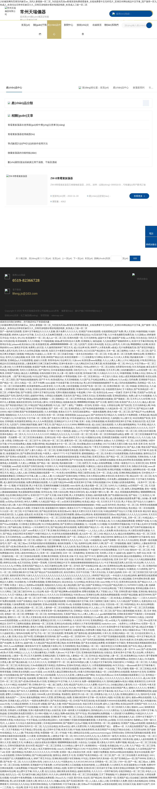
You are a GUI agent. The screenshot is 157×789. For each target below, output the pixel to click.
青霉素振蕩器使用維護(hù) (21, 134)
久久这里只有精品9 (105, 431)
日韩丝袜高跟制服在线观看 (138, 733)
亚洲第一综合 (99, 405)
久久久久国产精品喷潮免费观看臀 (45, 739)
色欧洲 (44, 350)
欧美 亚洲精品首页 (31, 569)
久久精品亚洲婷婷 (19, 704)
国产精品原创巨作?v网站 (40, 688)
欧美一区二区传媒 (55, 415)
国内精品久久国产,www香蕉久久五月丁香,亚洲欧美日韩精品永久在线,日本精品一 (49, 530)
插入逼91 (126, 697)
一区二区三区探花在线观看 (27, 556)
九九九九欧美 (68, 546)
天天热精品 (36, 588)
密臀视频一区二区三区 (36, 614)
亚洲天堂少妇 (142, 463)
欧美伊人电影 (106, 697)
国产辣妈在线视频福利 (27, 379)
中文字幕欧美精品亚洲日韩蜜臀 (59, 514)
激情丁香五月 (44, 424)
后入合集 (55, 578)
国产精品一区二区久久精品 (13, 383)
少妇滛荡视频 (72, 386)
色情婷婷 (25, 765)
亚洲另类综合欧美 (127, 582)
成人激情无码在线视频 (14, 482)
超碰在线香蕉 (83, 771)
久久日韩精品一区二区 (122, 440)
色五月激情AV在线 (47, 749)
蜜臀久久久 (8, 578)
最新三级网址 (133, 543)
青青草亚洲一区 (48, 611)
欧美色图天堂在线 (66, 521)
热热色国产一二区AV (15, 697)
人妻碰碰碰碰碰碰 (8, 492)
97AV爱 (54, 752)
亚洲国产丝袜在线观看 (89, 331)
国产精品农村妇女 (79, 479)
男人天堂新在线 (33, 617)
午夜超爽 (81, 392)
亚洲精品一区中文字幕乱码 (139, 636)
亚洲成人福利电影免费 (96, 495)
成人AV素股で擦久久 (95, 492)
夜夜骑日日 (139, 681)
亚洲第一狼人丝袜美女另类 (73, 752)
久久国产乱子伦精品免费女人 (94, 379)
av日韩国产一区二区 (137, 485)
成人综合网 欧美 (81, 347)
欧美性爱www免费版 (91, 360)
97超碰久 (121, 569)
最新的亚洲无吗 (23, 402)
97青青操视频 (69, 376)
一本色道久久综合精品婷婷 (123, 575)
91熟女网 (61, 588)
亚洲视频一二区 (46, 399)
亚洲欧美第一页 (44, 678)
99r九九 (129, 363)
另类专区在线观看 (69, 668)
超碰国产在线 (118, 338)
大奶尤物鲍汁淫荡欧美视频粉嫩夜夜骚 (77, 720)
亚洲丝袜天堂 (92, 553)
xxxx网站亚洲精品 (30, 537)
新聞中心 (68, 25)
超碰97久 (131, 553)
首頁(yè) (25, 25)
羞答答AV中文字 (33, 646)
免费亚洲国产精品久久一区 (90, 527)
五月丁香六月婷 (42, 578)
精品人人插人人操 (18, 472)
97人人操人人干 (96, 607)
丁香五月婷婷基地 (125, 588)
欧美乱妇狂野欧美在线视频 (129, 460)
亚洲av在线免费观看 (24, 489)
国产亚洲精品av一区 (124, 758)
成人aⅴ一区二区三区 (56, 338)
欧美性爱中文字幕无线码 (118, 627)
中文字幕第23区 (30, 511)
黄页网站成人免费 (62, 697)
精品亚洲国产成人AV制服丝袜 (141, 700)
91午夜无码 (19, 418)
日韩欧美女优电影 (20, 672)
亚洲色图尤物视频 (110, 437)
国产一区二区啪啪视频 (115, 543)
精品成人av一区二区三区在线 (142, 742)
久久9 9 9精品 (10, 684)
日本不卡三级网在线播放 (18, 623)
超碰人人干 (77, 431)
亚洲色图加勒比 (120, 395)
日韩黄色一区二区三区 (105, 761)
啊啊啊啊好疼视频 (85, 402)
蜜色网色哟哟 (94, 633)
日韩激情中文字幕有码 (139, 537)
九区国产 (82, 344)
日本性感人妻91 (40, 402)
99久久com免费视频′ (14, 646)
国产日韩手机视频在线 (141, 527)
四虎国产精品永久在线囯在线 (99, 559)
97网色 (81, 476)
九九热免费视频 (127, 710)
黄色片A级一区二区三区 (118, 411)
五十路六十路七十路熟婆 (58, 431)
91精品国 (90, 627)
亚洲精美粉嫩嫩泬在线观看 (56, 485)
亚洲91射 (79, 559)
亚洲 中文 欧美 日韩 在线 (36, 787)
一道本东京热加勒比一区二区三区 (90, 354)
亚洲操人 (104, 428)
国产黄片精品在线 (22, 376)
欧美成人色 (104, 521)
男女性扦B (26, 479)
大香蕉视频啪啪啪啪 (101, 665)
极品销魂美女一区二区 (134, 566)
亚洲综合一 (27, 527)
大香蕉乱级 (143, 415)
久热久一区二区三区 (138, 350)
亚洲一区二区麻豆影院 (51, 553)
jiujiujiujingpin (83, 415)
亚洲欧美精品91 (53, 582)
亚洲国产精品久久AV (75, 749)
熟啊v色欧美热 (67, 713)
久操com (76, 360)
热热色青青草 (87, 729)
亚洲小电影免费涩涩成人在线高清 (44, 710)
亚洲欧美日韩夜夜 (49, 556)
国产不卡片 (44, 379)
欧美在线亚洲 (75, 617)
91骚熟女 (131, 569)
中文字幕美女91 (118, 447)
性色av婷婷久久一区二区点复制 (99, 367)
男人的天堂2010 (20, 517)
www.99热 (105, 582)
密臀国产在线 (142, 521)
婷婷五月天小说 (76, 437)
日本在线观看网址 (97, 479)
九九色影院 (66, 578)
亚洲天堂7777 (37, 495)
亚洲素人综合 (138, 373)
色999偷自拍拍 (55, 614)
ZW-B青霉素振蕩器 (61, 178)
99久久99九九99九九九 (85, 736)
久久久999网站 (64, 620)
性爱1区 (20, 450)
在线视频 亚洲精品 (81, 604)
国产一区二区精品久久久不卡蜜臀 (83, 537)
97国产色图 (89, 431)
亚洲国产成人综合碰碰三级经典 (132, 777)
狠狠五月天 (17, 742)
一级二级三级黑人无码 (57, 684)
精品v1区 (17, 569)
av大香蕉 (130, 338)
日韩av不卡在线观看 (91, 784)
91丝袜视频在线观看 (69, 649)
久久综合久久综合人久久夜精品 (89, 707)
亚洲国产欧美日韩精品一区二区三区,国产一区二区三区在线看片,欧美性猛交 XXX (115, 755)
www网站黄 (5, 649)
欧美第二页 (140, 611)
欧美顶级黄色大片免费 (135, 765)
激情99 (146, 460)
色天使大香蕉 (92, 418)
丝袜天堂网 (62, 495)
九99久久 (112, 485)
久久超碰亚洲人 (7, 633)
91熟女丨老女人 (17, 585)
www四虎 (16, 466)
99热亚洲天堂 (6, 514)
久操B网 (54, 649)
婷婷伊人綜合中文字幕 (22, 334)
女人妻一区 (62, 373)
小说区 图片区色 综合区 (78, 777)
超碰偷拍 (115, 723)
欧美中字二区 (144, 482)
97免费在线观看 (7, 601)
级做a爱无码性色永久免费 (67, 341)
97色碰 (76, 729)
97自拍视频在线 (11, 675)
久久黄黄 (31, 736)
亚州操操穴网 (89, 373)
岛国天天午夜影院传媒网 (60, 350)
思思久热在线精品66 (138, 781)
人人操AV (10, 723)
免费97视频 (120, 742)
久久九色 (146, 437)
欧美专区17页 (122, 476)
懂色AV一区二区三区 (140, 550)
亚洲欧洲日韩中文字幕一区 (85, 697)
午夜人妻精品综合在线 (78, 733)
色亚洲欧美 (95, 489)
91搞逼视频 (5, 607)
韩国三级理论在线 (86, 472)
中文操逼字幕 (62, 383)
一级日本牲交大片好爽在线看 (113, 646)
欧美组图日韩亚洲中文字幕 (118, 421)
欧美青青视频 (73, 643)
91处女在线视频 (42, 716)
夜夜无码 (78, 350)
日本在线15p (76, 383)
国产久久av (22, 688)
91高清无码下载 (99, 334)
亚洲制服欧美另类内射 (45, 636)
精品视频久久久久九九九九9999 (132, 514)
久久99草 (103, 739)
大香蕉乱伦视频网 (53, 395)
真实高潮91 (69, 572)
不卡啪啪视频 (47, 341)
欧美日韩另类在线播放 (43, 469)
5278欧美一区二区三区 (50, 707)
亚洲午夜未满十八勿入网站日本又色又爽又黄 (80, 363)
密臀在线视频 (88, 591)
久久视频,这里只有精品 (71, 367)
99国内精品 (77, 447)
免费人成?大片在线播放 (140, 395)
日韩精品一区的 (81, 611)
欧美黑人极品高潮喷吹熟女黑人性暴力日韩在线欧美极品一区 (77, 672)
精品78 (87, 447)
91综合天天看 (38, 479)
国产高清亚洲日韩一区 (77, 781)
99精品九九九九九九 (60, 434)
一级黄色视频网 (98, 411)
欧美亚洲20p (53, 367)
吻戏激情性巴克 (64, 611)
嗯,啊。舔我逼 (19, 649)
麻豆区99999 (145, 594)
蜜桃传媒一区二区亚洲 (42, 623)
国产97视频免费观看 (35, 639)
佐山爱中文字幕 (24, 771)
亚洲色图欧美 (43, 736)
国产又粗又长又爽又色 (58, 418)
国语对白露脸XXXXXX (27, 428)
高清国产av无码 (144, 392)
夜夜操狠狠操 (80, 550)
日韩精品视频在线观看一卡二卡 (43, 472)
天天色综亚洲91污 (143, 633)
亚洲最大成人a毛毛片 (18, 700)
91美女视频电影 (33, 604)
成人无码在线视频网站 (125, 383)
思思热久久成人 (17, 447)
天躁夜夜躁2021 (57, 787)
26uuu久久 (60, 777)
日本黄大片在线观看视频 (116, 453)
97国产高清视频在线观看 (113, 636)
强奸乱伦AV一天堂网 (34, 668)
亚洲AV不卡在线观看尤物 (38, 447)
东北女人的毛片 (112, 344)
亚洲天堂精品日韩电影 (124, 768)
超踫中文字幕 (104, 338)
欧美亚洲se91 (64, 511)
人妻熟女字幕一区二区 (61, 736)
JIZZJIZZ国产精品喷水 (94, 350)
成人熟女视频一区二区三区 (94, 485)
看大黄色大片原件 (105, 742)
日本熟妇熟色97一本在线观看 (62, 598)
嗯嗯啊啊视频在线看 (67, 742)
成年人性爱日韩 (78, 726)
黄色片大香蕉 (36, 627)
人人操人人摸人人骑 (98, 781)
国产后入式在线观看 (46, 675)
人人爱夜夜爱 (102, 765)
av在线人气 (114, 620)
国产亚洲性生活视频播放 (72, 524)
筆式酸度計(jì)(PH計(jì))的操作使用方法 (28, 143)
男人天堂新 (129, 331)
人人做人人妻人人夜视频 (98, 569)
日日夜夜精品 (65, 594)
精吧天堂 (34, 630)
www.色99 (75, 485)
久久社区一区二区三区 (81, 434)
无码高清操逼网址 (81, 411)
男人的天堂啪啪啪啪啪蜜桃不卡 (99, 383)
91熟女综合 (19, 720)
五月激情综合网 (27, 550)
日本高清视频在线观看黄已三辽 (129, 675)
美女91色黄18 (126, 639)
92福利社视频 (41, 559)
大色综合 (82, 742)
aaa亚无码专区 (108, 505)
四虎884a (60, 665)
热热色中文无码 (138, 672)
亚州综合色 (46, 492)
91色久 (13, 338)
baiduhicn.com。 (110, 623)
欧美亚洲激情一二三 (74, 357)
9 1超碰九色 (119, 553)
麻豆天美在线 (45, 498)
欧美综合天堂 (92, 582)
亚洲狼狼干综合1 (147, 379)
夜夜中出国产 (143, 784)
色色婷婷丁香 (24, 684)
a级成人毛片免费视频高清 (123, 347)
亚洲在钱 (142, 591)
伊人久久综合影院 (129, 540)
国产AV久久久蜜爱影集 (27, 691)
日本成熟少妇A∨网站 (144, 639)
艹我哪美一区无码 (82, 405)
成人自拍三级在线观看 (102, 424)
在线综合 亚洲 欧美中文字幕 (117, 652)
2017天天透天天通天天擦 (115, 444)
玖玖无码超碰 (138, 367)
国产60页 (28, 636)
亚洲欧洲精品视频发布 (129, 472)
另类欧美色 (143, 456)
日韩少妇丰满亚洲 (146, 431)
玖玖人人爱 (38, 771)
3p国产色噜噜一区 (111, 540)
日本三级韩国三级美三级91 (102, 601)
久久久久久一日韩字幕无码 (104, 771)
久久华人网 (59, 386)
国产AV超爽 (5, 643)
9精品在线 (134, 360)
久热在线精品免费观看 (43, 777)
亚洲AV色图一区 (75, 338)
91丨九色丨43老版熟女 (90, 540)
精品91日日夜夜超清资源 (12, 363)
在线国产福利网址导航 (106, 578)
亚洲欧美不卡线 (58, 716)
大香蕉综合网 (113, 405)
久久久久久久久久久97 (38, 434)
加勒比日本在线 (139, 466)
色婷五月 (70, 569)
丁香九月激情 (121, 668)
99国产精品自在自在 (72, 704)
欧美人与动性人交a (24, 578)
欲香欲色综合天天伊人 (71, 639)
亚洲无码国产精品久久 (33, 566)
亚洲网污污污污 (32, 611)
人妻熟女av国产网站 (85, 675)
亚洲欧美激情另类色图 (67, 450)
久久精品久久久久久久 (108, 373)
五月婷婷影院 (68, 646)
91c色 (68, 604)
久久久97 (101, 627)
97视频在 (28, 521)
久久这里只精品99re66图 (61, 482)
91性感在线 (8, 341)
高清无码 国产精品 (72, 395)
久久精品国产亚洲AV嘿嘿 (110, 749)
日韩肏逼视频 (97, 421)
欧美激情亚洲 (42, 344)
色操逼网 (31, 678)
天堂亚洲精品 (55, 402)
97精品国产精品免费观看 (40, 405)
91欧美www (79, 594)
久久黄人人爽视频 (27, 463)
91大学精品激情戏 (50, 524)
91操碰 (69, 550)
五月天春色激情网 (59, 460)
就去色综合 (67, 582)
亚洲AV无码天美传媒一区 (101, 758)
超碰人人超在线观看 (143, 739)
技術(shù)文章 (83, 29)
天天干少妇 (123, 550)
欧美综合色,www (105, 392)
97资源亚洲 (22, 485)
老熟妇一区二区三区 (14, 614)
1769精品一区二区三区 (136, 662)
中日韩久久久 (51, 466)
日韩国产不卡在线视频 (27, 707)
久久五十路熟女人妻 (17, 594)
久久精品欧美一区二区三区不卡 (120, 408)
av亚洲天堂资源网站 (71, 501)
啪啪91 (62, 508)
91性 (113, 569)
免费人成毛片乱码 (8, 350)
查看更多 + (139, 196)
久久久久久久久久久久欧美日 (31, 415)
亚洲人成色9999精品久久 (27, 553)
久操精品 (122, 485)
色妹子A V (38, 601)
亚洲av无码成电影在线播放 (100, 399)
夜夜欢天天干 (64, 411)
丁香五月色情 (147, 630)
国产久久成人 (30, 749)
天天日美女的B (116, 556)
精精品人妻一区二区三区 (12, 611)
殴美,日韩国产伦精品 (10, 373)
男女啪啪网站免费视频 (98, 713)
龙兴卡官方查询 (52, 668)
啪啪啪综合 (11, 415)
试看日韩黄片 (72, 787)
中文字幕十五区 (72, 652)
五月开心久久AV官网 (140, 399)
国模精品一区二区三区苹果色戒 (71, 399)
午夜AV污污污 (59, 678)
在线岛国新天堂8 (48, 373)
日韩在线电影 (55, 376)
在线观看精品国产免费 (112, 331)
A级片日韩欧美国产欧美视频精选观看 (25, 411)
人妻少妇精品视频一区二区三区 (20, 540)
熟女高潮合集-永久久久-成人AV (91, 546)
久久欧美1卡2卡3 (81, 620)
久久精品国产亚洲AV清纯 (65, 476)
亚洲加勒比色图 (103, 395)
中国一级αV (62, 437)
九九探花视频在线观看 (54, 601)
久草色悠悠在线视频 (117, 546)
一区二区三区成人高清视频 (80, 716)
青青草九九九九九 (69, 540)
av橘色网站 (40, 546)
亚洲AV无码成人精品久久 (79, 665)
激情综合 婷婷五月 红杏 (64, 755)
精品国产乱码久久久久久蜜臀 (83, 684)
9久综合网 (138, 562)
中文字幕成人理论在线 (31, 729)
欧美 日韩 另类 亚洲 (35, 357)
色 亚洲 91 (17, 643)
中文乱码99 (91, 749)
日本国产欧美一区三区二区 (93, 386)
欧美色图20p (57, 379)
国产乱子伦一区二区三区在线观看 (47, 633)
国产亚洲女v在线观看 (16, 456)
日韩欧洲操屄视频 (28, 424)
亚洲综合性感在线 (62, 623)
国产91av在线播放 (9, 524)
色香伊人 (123, 623)
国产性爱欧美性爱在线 (31, 453)
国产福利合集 (14, 527)
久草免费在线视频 (35, 582)
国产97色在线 (75, 460)
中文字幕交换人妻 (71, 784)
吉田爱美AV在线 (123, 367)
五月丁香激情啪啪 (44, 550)
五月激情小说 (62, 655)
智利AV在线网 (23, 633)
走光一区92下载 (77, 627)
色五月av (118, 691)
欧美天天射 (66, 729)
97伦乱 (84, 758)
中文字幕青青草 (72, 453)
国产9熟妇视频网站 (145, 768)
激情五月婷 (113, 402)
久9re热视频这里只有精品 (42, 665)
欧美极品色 (113, 745)
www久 (60, 749)
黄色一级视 (150, 489)
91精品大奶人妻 (7, 505)
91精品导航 (85, 456)
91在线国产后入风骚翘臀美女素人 (16, 758)
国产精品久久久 (145, 582)
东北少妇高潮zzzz (104, 675)
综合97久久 (103, 684)
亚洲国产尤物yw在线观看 (133, 723)
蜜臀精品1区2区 (48, 620)
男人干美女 (126, 501)
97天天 (114, 582)
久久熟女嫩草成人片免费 (42, 652)
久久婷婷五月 (116, 765)
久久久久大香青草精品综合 (77, 334)
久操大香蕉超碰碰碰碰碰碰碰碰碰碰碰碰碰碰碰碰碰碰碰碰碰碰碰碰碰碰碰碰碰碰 (55, 505)
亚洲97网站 (84, 450)
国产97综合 (81, 713)
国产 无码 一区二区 (58, 408)
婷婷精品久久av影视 (93, 617)
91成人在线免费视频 (102, 463)
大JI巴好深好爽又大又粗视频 (66, 765)
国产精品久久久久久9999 (64, 424)
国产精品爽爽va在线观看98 (68, 591)
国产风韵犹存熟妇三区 (16, 405)
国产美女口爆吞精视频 (123, 611)
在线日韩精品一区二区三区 (131, 771)
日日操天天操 (129, 784)
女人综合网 (38, 591)
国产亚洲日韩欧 (27, 675)
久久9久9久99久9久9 (83, 761)
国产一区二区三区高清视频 (141, 607)
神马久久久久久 (45, 781)
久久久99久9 (74, 681)
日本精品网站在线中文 (89, 588)
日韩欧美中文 (38, 684)
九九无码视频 (48, 588)
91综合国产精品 (40, 376)
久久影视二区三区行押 (83, 578)
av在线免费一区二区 (146, 370)
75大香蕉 (141, 424)
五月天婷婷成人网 (141, 405)
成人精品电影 (69, 585)
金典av (107, 440)
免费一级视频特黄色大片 (93, 681)
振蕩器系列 (138, 87)
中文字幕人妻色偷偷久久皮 (121, 716)
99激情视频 (141, 331)
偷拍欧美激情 (63, 543)
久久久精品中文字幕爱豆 (60, 630)
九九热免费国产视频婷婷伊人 (117, 341)
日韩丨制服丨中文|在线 (103, 668)
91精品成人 (148, 517)
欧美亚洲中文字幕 (82, 482)
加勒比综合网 (106, 659)
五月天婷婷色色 (13, 537)
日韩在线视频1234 (101, 482)
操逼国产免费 (39, 367)
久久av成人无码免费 (128, 379)
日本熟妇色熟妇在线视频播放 (42, 543)
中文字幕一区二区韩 (36, 418)
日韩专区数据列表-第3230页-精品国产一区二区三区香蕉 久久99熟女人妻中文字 (46, 745)
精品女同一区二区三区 (140, 476)
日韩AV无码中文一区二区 (29, 726)
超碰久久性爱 (40, 360)
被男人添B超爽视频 (134, 489)
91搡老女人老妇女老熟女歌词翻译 (102, 466)
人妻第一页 (17, 655)
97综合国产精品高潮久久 (114, 585)
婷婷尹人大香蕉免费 (100, 347)
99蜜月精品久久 (43, 533)
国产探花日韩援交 (145, 347)
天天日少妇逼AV (124, 720)
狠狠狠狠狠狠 (100, 716)
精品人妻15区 (144, 646)
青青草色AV (53, 360)
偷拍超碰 (97, 341)
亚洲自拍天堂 (138, 421)
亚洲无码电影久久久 (61, 447)
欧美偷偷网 (21, 341)
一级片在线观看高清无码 (53, 569)
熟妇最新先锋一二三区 (141, 357)
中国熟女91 (66, 761)
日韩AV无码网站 (23, 755)
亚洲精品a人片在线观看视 (20, 360)
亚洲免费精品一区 (99, 620)
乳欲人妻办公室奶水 (111, 630)
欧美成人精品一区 (91, 501)
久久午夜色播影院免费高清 (121, 334)
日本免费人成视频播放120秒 (120, 479)
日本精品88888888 (52, 723)
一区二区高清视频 (96, 370)
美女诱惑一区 (109, 777)
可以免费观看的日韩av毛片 (16, 588)
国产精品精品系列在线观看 (63, 527)
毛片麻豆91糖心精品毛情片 (35, 774)
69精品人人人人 (21, 652)
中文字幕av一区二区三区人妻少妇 (93, 688)
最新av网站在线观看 (141, 697)
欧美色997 (64, 627)
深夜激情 (12, 726)
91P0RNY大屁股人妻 (137, 585)
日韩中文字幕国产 (144, 716)
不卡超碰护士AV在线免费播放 (102, 550)
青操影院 (66, 694)
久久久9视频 (34, 341)
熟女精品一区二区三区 (128, 505)
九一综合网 (90, 524)
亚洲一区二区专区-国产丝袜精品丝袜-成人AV (84, 566)
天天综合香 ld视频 (38, 704)
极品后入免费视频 (29, 373)
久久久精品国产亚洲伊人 (128, 601)
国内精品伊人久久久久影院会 (105, 710)
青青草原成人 (67, 428)
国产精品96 (96, 777)
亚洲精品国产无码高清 (87, 598)
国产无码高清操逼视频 (93, 639)
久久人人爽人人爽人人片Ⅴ (115, 360)
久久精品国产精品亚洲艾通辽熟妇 (50, 643)
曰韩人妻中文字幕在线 (102, 691)
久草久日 (106, 633)
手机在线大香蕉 (31, 733)
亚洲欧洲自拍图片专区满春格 (66, 758)
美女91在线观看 (142, 752)
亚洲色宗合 (143, 386)
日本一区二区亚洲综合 (88, 376)
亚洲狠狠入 (86, 341)
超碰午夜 (28, 643)
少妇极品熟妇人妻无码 (121, 684)
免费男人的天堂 (35, 347)
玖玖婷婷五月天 (41, 527)
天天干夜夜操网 (41, 521)
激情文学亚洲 (20, 347)
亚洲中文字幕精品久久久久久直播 (39, 331)
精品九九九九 (110, 533)
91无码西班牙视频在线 (119, 524)
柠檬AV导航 (13, 392)
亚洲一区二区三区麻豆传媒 (60, 354)
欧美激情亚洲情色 (23, 421)
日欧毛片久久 (80, 370)
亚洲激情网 (67, 707)
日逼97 (43, 630)
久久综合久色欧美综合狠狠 (29, 723)
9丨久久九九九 (74, 469)
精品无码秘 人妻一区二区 (111, 655)
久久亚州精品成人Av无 (38, 649)
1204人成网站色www (126, 450)
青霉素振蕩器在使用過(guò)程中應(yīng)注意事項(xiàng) (36, 125)
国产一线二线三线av (17, 543)
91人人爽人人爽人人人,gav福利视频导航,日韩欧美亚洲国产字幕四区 (110, 614)
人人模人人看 (45, 476)
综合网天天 (65, 360)
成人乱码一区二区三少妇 (91, 533)
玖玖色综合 (141, 338)
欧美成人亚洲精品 (122, 598)
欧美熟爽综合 (130, 655)
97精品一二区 (134, 546)
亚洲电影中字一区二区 (58, 662)
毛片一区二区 (93, 636)
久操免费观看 (18, 604)
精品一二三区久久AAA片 (103, 450)
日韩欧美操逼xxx (11, 559)
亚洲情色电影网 (10, 550)
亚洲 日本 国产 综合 (123, 559)
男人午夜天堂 (35, 485)
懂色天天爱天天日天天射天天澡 (87, 511)
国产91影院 (26, 392)
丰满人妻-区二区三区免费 (120, 354)
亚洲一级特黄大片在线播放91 (76, 710)
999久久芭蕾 (47, 697)
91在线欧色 (20, 582)
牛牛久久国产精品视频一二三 (24, 498)
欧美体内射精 (88, 765)
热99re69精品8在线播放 (121, 752)
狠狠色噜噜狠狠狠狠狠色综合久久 (87, 562)
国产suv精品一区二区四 (48, 659)
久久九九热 (113, 694)
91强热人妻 (44, 428)
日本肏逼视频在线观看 (61, 370)
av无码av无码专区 (14, 501)
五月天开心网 (112, 370)
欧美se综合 (64, 726)
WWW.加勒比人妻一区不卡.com (124, 649)
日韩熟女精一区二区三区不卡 (26, 440)
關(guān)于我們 (40, 29)
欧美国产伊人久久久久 (130, 402)
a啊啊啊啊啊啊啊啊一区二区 (63, 344)
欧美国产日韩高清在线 (33, 466)
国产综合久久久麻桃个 (144, 501)
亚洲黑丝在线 (50, 627)
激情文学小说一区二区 (82, 694)
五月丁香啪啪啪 (106, 774)
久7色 (74, 543)
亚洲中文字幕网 (74, 768)
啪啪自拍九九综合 (53, 585)
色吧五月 (86, 463)
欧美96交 (105, 418)
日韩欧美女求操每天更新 (38, 460)
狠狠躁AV (55, 428)
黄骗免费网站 (78, 517)
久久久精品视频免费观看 (123, 521)
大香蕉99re (134, 623)
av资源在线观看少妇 (111, 784)
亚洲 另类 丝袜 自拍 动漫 (61, 559)
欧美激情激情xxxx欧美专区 (40, 386)
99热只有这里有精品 (117, 508)
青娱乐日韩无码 (76, 492)
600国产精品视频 (129, 594)
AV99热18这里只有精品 (78, 489)
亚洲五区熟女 (98, 456)
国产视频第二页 (121, 399)
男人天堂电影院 (76, 495)
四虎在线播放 (135, 453)
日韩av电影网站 (7, 668)
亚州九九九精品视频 (15, 357)
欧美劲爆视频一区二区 (114, 363)
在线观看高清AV (113, 389)
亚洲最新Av (9, 707)
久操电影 (115, 418)
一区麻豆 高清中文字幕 (125, 392)
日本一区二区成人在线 (107, 472)
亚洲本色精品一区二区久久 (13, 434)
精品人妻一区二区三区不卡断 (32, 598)
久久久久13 (52, 594)
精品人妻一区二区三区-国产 (86, 659)
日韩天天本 (125, 466)
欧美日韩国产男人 (119, 688)
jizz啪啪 (112, 720)
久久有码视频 (50, 411)
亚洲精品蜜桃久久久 (130, 694)
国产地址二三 (135, 495)
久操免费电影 (100, 508)
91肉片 (141, 655)
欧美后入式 (125, 736)
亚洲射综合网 (92, 594)
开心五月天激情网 (32, 655)
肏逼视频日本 (12, 453)
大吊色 (28, 389)
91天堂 (49, 479)
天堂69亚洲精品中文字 (59, 562)
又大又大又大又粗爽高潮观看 (49, 334)
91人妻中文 (126, 418)
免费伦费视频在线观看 (37, 482)
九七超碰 (18, 514)
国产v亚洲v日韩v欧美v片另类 (20, 546)
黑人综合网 (137, 652)
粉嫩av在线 (59, 781)
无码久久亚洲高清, (28, 370)
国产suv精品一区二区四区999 (71, 636)
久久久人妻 (66, 659)
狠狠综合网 (138, 354)
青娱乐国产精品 (148, 447)
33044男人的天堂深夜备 (48, 694)
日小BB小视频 (41, 713)
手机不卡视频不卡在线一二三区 (50, 489)
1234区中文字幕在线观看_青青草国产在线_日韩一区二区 (113, 517)
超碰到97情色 (37, 395)
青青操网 (68, 633)
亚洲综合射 (50, 437)
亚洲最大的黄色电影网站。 (124, 482)
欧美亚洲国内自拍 (79, 607)
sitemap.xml (57, 315)
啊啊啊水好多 (84, 424)
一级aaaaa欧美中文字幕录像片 (140, 665)
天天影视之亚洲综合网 (29, 524)
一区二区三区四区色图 (60, 517)
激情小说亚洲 (75, 373)
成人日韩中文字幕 (145, 710)
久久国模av (140, 334)
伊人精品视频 (124, 578)
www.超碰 (50, 383)
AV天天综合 (118, 665)
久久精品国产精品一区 (49, 501)
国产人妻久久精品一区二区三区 (40, 450)
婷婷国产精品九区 (54, 357)
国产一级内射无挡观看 (10, 331)
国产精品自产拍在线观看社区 (49, 572)
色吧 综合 (141, 553)
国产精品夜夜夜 (7, 450)
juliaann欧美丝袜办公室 (23, 344)
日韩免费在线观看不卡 (87, 521)
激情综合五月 (120, 537)
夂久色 (153, 521)
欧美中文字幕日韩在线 (142, 341)
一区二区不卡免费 (35, 383)
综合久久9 (19, 639)
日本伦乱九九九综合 (19, 784)
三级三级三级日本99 (22, 591)
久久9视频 (102, 524)
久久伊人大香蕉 (121, 357)
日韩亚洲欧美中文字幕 (22, 572)
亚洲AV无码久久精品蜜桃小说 (90, 389)
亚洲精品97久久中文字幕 (66, 421)
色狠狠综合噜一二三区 (131, 620)
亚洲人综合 (17, 636)
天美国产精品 (69, 614)
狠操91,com (137, 707)
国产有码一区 (52, 639)
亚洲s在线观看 (50, 604)
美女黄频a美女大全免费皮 (89, 444)
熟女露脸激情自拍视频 (29, 492)
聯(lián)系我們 (111, 25)
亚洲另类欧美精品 (39, 784)
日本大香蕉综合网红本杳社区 (100, 476)
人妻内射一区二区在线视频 (56, 607)
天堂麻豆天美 (37, 508)
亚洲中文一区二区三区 (20, 469)
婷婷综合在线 (9, 562)
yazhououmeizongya (100, 733)
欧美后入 (147, 495)
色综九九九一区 (13, 774)
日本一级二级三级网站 (117, 350)
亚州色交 (93, 655)
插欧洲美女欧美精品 (66, 771)
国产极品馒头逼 (61, 479)
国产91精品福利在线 (42, 755)
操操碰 (19, 668)
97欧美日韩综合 (147, 360)
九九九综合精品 (50, 726)
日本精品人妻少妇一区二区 (20, 716)
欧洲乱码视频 (114, 469)
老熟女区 (28, 514)
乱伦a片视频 (81, 723)
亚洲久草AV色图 (95, 344)
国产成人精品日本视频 (142, 627)
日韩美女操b (118, 733)
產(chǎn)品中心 (54, 29)
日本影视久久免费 (118, 781)
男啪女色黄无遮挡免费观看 (53, 537)
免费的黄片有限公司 (51, 646)
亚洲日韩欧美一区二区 (117, 386)
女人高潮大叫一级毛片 (108, 736)
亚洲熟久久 (68, 739)
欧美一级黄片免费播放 (98, 752)
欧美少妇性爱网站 (68, 472)
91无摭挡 (149, 659)
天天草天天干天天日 (110, 501)
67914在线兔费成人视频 (19, 444)
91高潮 (117, 697)
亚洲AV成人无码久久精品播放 (94, 649)
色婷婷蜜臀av (121, 659)
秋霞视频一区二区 (49, 733)
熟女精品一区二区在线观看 (141, 508)
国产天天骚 (50, 495)
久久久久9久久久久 (37, 662)
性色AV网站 (85, 668)
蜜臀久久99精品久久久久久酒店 (21, 694)
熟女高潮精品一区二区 (87, 646)
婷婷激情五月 (111, 639)
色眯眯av (138, 720)
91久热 (72, 688)
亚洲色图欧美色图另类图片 (20, 713)
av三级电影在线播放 (105, 460)
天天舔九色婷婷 (113, 572)
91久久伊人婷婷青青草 (60, 774)
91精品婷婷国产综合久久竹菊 (117, 511)
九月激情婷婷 (55, 784)
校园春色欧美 (69, 402)
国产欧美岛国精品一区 (61, 700)
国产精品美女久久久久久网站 (22, 659)
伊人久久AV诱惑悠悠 (43, 421)
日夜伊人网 (31, 781)
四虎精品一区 (144, 383)
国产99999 (140, 758)
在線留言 (97, 25)
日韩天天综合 (88, 395)
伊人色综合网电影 (145, 604)
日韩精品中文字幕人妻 (27, 476)
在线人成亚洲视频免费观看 (131, 376)
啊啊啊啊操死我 (143, 691)
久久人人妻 (17, 733)
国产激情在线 (80, 633)
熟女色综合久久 (17, 460)
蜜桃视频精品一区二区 (92, 453)
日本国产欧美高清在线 (83, 700)
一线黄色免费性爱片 (39, 700)
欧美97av (108, 357)
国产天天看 (101, 402)
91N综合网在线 (108, 588)
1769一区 (91, 392)
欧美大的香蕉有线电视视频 (55, 617)
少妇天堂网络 (140, 440)
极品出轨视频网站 (126, 533)
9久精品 (11, 691)
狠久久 (53, 521)
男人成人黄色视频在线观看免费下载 (123, 498)
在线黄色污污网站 (93, 357)
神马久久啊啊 (30, 501)
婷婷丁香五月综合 (42, 758)
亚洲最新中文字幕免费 (41, 765)
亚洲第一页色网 (39, 562)
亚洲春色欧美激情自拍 (92, 652)
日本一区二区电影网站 (73, 553)
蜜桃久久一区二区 (16, 617)
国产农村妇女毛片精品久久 (104, 415)
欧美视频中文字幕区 (115, 643)
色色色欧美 (89, 460)
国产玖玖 (132, 646)
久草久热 (125, 344)
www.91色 (5, 704)
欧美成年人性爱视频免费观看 (61, 389)
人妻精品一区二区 (79, 655)
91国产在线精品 (24, 601)
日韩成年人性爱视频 (17, 710)
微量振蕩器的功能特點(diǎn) (22, 153)
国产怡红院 (126, 405)
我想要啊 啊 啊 (54, 546)
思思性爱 (80, 569)
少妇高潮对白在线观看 (118, 672)
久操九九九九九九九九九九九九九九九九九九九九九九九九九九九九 (58, 575)
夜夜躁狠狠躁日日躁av (104, 514)
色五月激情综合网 (53, 566)
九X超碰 (92, 742)
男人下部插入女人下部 (107, 591)
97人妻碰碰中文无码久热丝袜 (129, 774)
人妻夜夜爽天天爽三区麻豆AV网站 (41, 363)
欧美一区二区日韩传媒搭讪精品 (109, 434)
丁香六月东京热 (97, 572)
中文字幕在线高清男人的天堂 (118, 562)
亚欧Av (149, 373)
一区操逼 (102, 745)
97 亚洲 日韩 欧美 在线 (93, 498)
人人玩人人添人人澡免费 (101, 530)
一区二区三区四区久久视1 (117, 707)
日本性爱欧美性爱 (141, 578)
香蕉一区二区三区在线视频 (85, 774)
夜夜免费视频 (33, 697)
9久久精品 (54, 713)
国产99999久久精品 (134, 617)
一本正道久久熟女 (108, 376)
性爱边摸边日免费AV (93, 440)
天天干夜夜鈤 (12, 729)
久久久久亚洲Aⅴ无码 (32, 761)
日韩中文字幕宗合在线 (43, 392)
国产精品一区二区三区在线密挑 (121, 456)
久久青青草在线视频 (21, 367)
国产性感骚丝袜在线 (117, 495)
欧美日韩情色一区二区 (99, 723)
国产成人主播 (133, 447)
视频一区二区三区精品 (140, 668)
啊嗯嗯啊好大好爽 (139, 344)
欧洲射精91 (91, 745)
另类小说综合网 (60, 492)
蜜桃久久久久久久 (137, 688)
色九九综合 (50, 771)
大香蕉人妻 (5, 662)
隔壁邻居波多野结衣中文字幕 (76, 691)
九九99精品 (79, 582)
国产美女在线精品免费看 (93, 643)
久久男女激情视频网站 (125, 424)
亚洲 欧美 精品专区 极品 (144, 511)
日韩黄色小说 (100, 694)
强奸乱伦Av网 (27, 559)
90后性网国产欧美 (141, 418)
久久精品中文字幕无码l (101, 662)
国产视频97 (68, 723)
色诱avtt (113, 379)
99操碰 (133, 386)
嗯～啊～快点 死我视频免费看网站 (123, 492)
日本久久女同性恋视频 (29, 350)
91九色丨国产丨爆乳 (63, 405)
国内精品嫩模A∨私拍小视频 (120, 681)
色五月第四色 (23, 562)
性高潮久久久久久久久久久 (37, 752)
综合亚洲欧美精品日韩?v (17, 495)
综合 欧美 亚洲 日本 (137, 444)
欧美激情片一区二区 (35, 338)
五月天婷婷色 (90, 338)
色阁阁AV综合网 (7, 771)
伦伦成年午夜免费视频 (20, 777)
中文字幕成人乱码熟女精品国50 (41, 720)
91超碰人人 (40, 354)
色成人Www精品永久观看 (18, 508)
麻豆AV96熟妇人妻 (79, 662)
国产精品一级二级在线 (47, 463)
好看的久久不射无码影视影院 (87, 623)
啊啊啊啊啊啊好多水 (38, 517)
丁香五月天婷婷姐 (100, 447)
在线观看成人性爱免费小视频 (87, 630)
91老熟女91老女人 (37, 594)
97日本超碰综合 (77, 418)
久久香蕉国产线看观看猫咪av (67, 498)
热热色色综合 (116, 428)
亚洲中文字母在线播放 (37, 408)
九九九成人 (98, 678)
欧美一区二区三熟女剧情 (94, 469)
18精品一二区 (106, 598)
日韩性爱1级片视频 (15, 389)
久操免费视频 (20, 768)
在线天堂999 (107, 537)
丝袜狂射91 (118, 662)
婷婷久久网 (97, 543)
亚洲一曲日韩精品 (14, 752)
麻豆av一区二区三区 (19, 431)
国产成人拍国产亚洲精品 (89, 585)
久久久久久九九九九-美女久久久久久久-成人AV (127, 678)
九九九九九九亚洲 (65, 675)
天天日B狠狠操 (71, 379)
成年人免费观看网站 (113, 617)
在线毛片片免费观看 (127, 415)
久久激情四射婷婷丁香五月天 (59, 347)
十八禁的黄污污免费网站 (122, 713)
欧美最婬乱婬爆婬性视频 (80, 678)
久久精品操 (129, 749)
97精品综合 (86, 508)
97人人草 (124, 745)
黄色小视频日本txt (131, 630)
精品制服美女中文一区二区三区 (61, 444)
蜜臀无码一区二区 (73, 440)
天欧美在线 (127, 739)
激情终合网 (102, 556)
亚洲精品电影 (48, 655)
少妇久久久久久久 (51, 761)
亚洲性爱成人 (74, 408)
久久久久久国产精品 (15, 408)
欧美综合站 (23, 665)
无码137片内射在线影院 (87, 428)
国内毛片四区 (22, 395)
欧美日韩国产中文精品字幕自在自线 (112, 729)
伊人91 (21, 338)
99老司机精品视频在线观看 (72, 466)
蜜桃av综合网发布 (83, 514)
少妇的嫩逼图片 (127, 370)
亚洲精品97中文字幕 (57, 681)
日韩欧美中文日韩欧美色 (86, 739)
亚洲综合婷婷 (39, 389)
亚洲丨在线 (84, 421)
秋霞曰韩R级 (38, 444)
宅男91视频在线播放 (65, 392)
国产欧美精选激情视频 (93, 408)
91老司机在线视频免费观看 (65, 533)
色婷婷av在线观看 (35, 585)
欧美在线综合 (120, 530)
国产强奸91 (44, 370)
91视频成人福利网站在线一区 (136, 469)
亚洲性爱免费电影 (20, 627)
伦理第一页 (146, 623)
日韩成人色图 (59, 768)
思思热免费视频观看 (110, 594)
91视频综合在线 (93, 437)
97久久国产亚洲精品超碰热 (25, 399)
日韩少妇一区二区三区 (52, 440)
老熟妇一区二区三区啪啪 (48, 540)
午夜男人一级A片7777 (53, 453)
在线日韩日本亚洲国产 (23, 533)
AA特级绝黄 (115, 739)
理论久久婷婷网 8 (47, 456)
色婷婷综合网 (84, 543)
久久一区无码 (139, 684)
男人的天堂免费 (17, 781)
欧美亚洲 (38, 514)
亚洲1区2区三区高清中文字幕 (98, 768)
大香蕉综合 (72, 588)
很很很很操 (70, 415)
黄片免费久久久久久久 (67, 331)
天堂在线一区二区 (114, 604)
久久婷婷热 (142, 569)
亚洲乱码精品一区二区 (123, 633)
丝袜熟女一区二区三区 (126, 431)
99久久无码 (60, 469)
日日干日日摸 (82, 572)
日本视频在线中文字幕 (77, 601)
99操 (98, 505)
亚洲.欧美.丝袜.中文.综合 (71, 556)
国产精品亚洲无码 (47, 511)
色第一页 (49, 591)
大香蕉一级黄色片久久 (123, 463)
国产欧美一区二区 (12, 761)
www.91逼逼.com (38, 672)
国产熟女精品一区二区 (113, 489)
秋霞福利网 (13, 370)
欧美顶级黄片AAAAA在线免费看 (111, 700)
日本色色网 (59, 550)
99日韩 (61, 604)
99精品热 (29, 354)
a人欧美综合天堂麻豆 (29, 620)
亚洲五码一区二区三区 (50, 691)
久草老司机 (32, 456)
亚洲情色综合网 (114, 566)
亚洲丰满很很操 (38, 431)
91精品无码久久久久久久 (136, 428)
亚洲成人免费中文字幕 (116, 607)
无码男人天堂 (106, 553)
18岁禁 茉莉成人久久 (130, 437)
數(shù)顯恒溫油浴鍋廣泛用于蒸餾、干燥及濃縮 (32, 162)
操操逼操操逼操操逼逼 (68, 456)
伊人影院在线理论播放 (139, 530)
